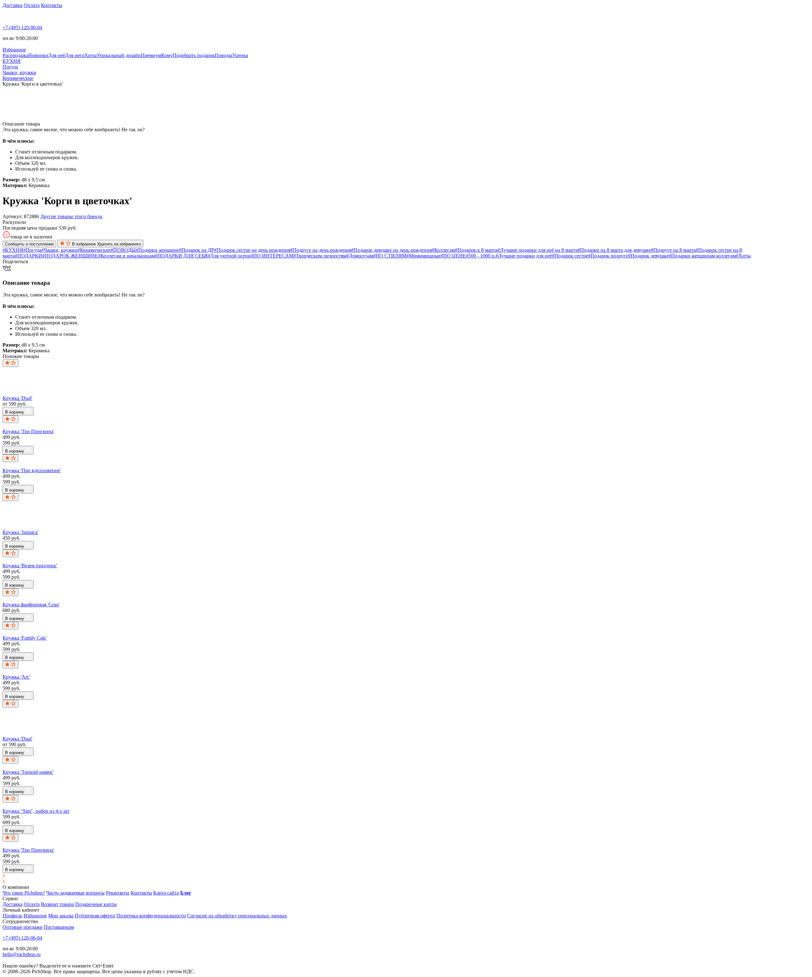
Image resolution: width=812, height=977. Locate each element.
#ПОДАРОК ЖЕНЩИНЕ (70, 255)
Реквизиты (117, 893)
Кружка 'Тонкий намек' (28, 772)
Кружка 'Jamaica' (20, 532)
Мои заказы (61, 915)
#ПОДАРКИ (28, 255)
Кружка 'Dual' (17, 398)
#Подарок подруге (608, 255)
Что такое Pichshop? (24, 893)
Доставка (13, 5)
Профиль (12, 915)
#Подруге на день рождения (320, 250)
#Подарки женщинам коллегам (702, 255)
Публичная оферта (95, 915)
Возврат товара (57, 904)
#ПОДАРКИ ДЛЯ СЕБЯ (181, 255)
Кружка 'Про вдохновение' (32, 470)
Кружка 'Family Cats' (25, 638)
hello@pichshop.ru (22, 954)
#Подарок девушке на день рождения (391, 250)
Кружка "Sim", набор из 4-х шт (36, 811)
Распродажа (15, 55)
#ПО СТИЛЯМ (389, 255)
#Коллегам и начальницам (126, 255)
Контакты (51, 5)
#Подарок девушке (648, 255)
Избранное (35, 915)
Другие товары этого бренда (71, 216)
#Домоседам (359, 255)
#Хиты (743, 255)
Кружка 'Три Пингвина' (28, 431)
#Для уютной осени (229, 255)
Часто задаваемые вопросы (75, 893)
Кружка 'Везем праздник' (30, 565)
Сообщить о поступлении (29, 244)
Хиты (90, 55)
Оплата (32, 5)
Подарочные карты (96, 904)
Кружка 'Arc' (16, 677)
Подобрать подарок (194, 55)
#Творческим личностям (319, 255)
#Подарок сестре (570, 255)
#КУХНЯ (13, 250)
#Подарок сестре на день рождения (252, 250)
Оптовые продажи (23, 927)
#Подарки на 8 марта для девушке (614, 250)
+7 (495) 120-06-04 (22, 27)
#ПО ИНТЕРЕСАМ (272, 255)
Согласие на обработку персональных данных (237, 915)
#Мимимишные (423, 255)
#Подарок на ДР (196, 250)
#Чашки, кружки (59, 250)
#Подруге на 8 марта (673, 250)
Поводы (223, 55)
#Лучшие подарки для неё (523, 255)
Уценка (240, 55)
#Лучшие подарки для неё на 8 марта (537, 250)
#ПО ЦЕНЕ (453, 255)
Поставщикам (59, 927)
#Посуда (32, 250)
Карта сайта (166, 893)
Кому (167, 55)
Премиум (151, 55)
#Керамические (94, 250)
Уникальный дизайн (119, 55)
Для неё (56, 55)
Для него (74, 55)
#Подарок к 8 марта (476, 250)
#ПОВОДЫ (123, 250)
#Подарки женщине (157, 250)
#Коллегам (443, 250)
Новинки (38, 55)
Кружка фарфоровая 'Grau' (31, 604)
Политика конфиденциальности (151, 915)
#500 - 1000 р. (480, 255)
